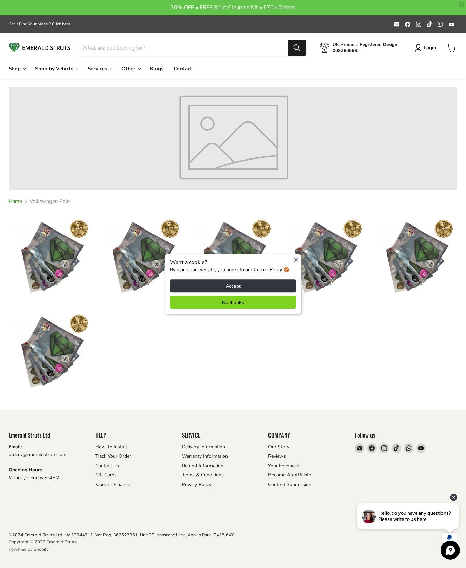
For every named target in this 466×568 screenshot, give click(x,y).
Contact (183, 68)
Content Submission (289, 484)
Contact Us (107, 465)
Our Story (278, 447)
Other (129, 68)
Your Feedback (283, 465)
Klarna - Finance (112, 484)
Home (15, 201)
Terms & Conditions (203, 475)
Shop (15, 68)
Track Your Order (113, 456)
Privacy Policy (197, 484)
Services (98, 68)
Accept (233, 286)
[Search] (297, 48)
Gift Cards (106, 475)
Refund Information (202, 465)
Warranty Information (205, 456)
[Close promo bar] (461, 4)
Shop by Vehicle (55, 68)
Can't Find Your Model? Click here (39, 24)
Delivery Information (203, 447)
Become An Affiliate (289, 475)
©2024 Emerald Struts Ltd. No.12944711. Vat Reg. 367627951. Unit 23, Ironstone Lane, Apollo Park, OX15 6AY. (122, 535)
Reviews (277, 456)
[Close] (296, 259)
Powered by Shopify (29, 549)
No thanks (233, 302)
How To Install (111, 447)
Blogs (156, 68)
